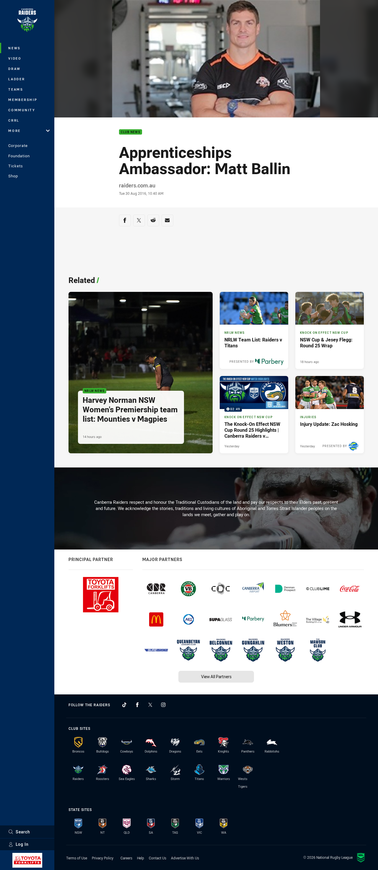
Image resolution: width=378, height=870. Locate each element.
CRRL (13, 120)
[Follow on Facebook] (137, 704)
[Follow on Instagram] (163, 704)
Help (140, 858)
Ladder (16, 79)
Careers (126, 858)
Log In (22, 844)
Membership (23, 99)
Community (21, 110)
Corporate (18, 145)
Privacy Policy (102, 858)
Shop (13, 176)
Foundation (19, 155)
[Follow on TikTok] (124, 704)
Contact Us (157, 858)
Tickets (15, 166)
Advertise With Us (185, 858)
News (14, 48)
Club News (130, 132)
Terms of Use (76, 858)
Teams (15, 89)
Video (15, 58)
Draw (14, 68)
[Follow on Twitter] (150, 704)
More (14, 130)
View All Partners (216, 676)
